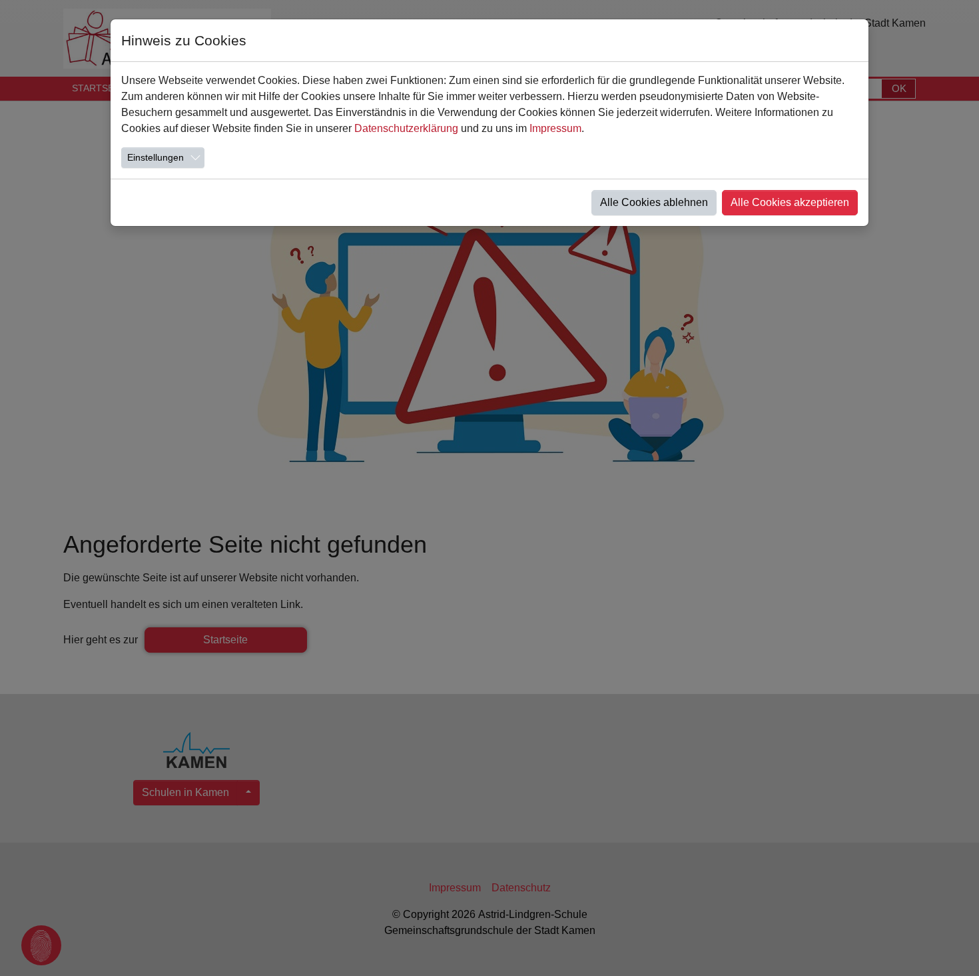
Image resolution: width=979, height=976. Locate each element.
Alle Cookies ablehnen (654, 202)
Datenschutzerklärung (406, 128)
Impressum (555, 128)
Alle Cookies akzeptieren (790, 202)
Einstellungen (155, 157)
